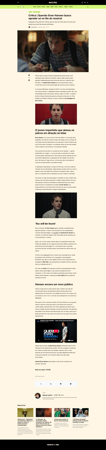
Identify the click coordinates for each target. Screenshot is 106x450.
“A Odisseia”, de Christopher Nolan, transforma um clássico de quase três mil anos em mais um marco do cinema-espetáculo (44, 423)
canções (55, 232)
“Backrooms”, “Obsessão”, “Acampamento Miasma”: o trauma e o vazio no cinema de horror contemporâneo (25, 422)
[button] (18, 2)
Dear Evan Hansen (39, 376)
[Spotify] (85, 2)
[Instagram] (82, 2)
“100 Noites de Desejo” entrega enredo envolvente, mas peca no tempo (80, 421)
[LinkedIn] (88, 2)
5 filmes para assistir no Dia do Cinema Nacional (61, 420)
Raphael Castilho (47, 395)
